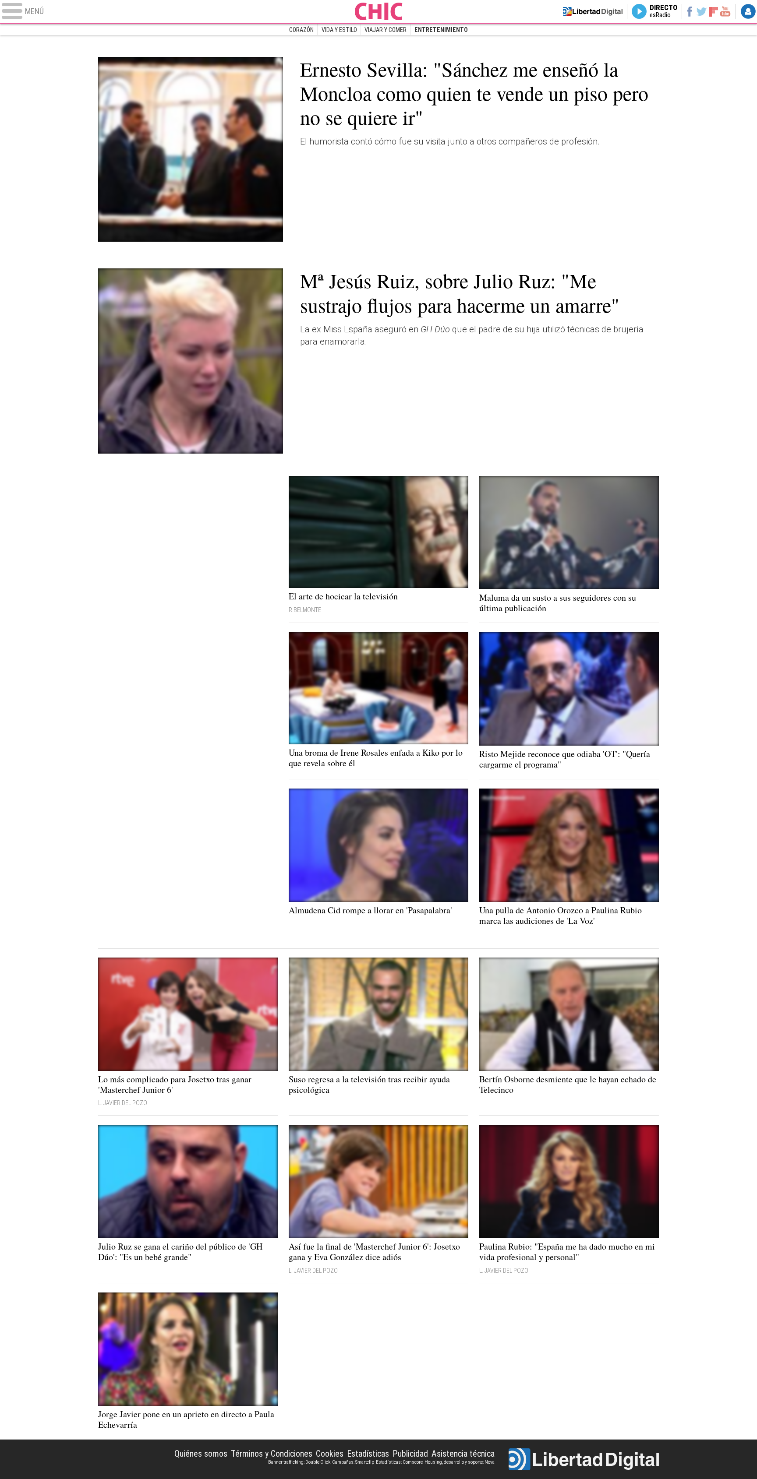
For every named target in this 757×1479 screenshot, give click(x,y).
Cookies (329, 1453)
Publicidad (410, 1453)
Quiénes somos (200, 1453)
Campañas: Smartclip (353, 1462)
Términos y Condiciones (271, 1453)
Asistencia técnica (463, 1453)
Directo (663, 11)
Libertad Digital (584, 1459)
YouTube (725, 11)
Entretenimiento (441, 29)
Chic (378, 11)
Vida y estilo (339, 29)
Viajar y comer (385, 29)
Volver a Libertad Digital (593, 11)
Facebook (689, 11)
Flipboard (713, 11)
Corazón (301, 29)
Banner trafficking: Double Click (299, 1462)
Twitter (701, 11)
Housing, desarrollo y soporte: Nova (459, 1462)
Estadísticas (368, 1453)
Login (748, 11)
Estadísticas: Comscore (399, 1462)
